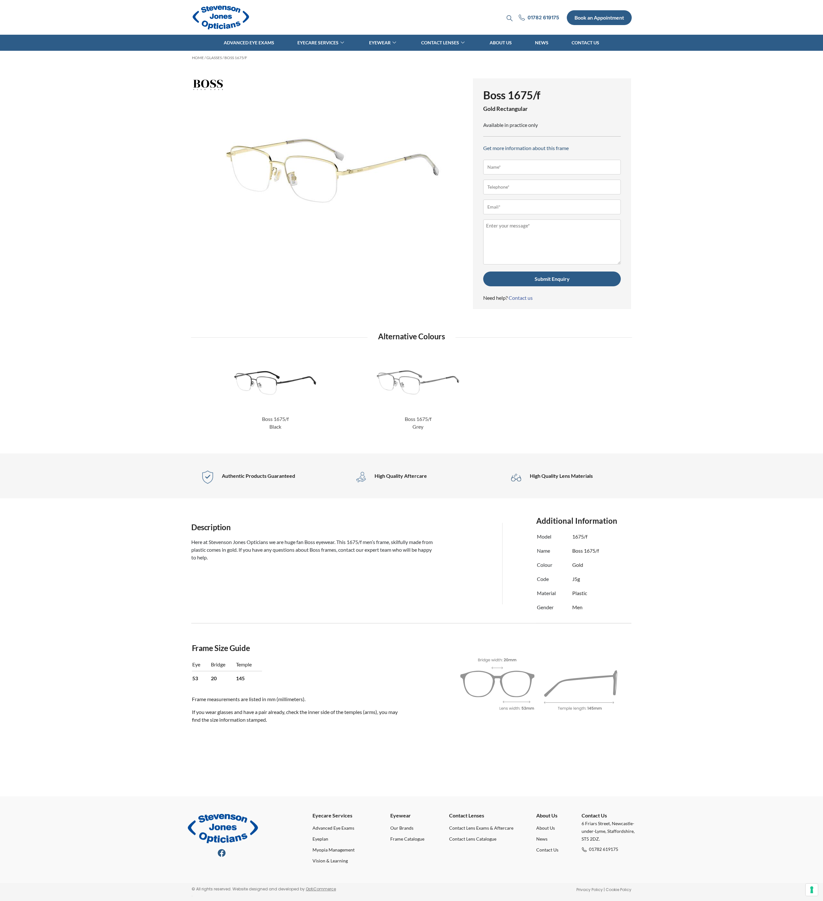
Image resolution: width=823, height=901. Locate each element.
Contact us (521, 298)
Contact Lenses (440, 42)
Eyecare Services (318, 42)
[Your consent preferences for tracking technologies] (812, 890)
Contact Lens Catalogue (472, 839)
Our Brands (401, 828)
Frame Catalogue (407, 839)
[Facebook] (222, 853)
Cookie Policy (618, 889)
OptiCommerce (321, 889)
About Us (501, 42)
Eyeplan (320, 839)
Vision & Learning (330, 860)
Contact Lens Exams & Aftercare (481, 828)
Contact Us (585, 42)
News (541, 42)
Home (198, 57)
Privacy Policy (589, 889)
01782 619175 (603, 849)
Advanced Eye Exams (249, 42)
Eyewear (380, 42)
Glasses (214, 57)
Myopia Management (333, 849)
